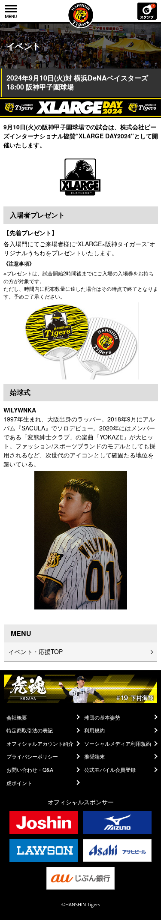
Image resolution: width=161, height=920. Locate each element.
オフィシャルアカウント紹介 (39, 743)
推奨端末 (94, 756)
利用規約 (94, 730)
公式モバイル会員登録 (110, 769)
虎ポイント (19, 783)
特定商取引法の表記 (29, 730)
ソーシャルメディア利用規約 (117, 743)
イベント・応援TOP (36, 651)
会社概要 (16, 717)
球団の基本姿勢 (102, 717)
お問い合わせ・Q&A (29, 769)
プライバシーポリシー (32, 756)
